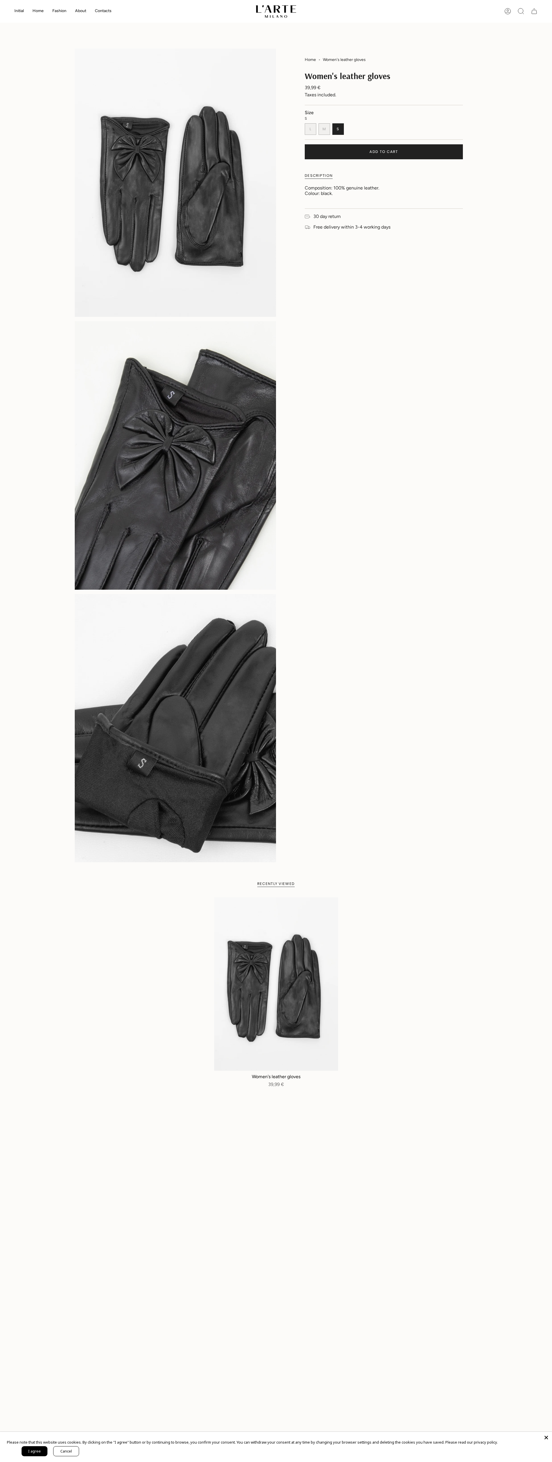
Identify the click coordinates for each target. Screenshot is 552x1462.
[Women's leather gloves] (276, 984)
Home (310, 59)
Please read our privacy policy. (471, 1442)
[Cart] (534, 11)
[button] (38, 11)
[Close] (546, 1437)
